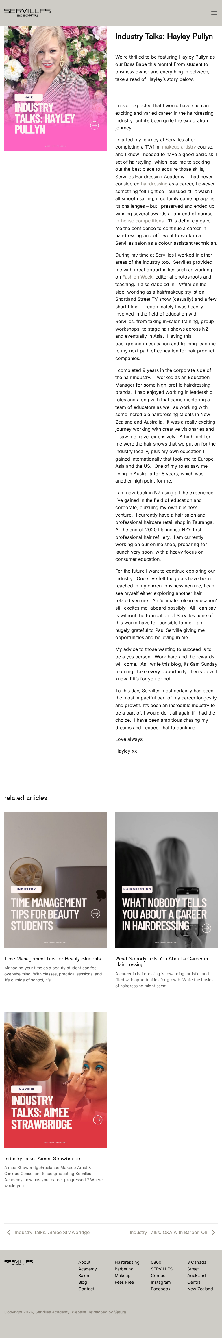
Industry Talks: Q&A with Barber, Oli (169, 1232)
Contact (86, 1288)
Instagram (161, 1282)
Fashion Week (137, 277)
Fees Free (124, 1282)
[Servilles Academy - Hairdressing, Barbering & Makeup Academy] (33, 13)
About (84, 1262)
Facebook (161, 1288)
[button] (214, 13)
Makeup (123, 1275)
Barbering (124, 1268)
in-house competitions (139, 221)
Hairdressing (127, 1262)
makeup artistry (179, 147)
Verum (120, 1312)
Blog (82, 1282)
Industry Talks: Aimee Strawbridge (52, 1232)
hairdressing (154, 184)
